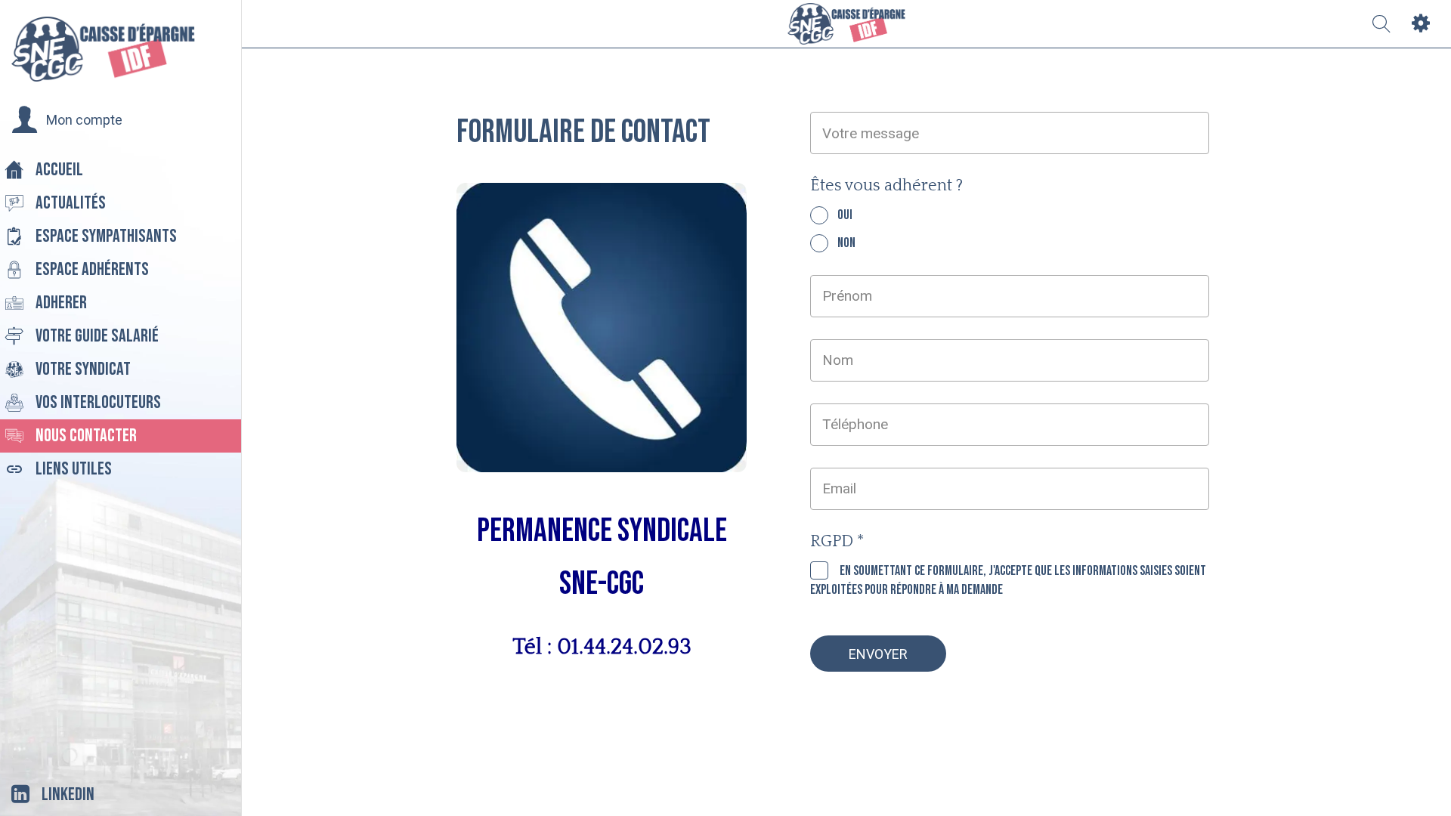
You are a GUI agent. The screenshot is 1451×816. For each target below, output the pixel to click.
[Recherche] (1381, 24)
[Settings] (1421, 24)
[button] (66, 120)
